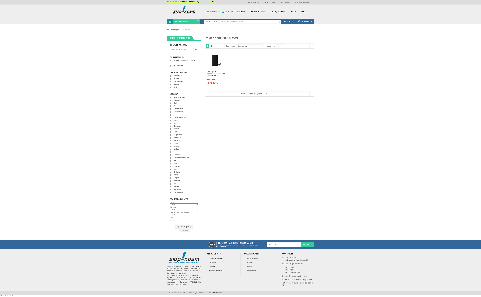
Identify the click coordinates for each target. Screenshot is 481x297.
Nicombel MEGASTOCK (214, 293)
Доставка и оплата (215, 271)
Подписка (307, 244)
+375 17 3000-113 (291, 268)
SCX (175, 169)
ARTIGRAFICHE (179, 97)
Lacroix (176, 146)
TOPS (176, 175)
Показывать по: (269, 46)
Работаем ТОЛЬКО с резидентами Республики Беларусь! (190, 2)
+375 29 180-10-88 (291, 272)
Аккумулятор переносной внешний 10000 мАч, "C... (216, 73)
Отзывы (249, 267)
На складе (178, 76)
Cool (175, 114)
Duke (176, 120)
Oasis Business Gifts (181, 158)
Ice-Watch (177, 137)
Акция (176, 84)
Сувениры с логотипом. (192, 271)
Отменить (184, 230)
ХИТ (175, 87)
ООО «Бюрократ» (252, 259)
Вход (288, 21)
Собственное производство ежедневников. (183, 275)
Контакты (249, 263)
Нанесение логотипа (216, 259)
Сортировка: (230, 46)
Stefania (177, 172)
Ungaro (176, 178)
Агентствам (213, 263)
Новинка (177, 78)
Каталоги (212, 267)
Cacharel (177, 106)
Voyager (177, 181)
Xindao (176, 186)
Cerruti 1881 (178, 109)
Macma (176, 152)
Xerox (176, 183)
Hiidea (176, 132)
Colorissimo (178, 112)
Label (176, 143)
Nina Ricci (177, 155)
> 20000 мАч (186, 30)
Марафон (177, 189)
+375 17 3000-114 (291, 270)
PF (175, 160)
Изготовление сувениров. (176, 273)
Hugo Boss (178, 135)
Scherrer (177, 166)
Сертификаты (251, 271)
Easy (175, 123)
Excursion (177, 126)
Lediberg (177, 149)
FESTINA (177, 129)
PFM (175, 163)
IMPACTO (177, 140)
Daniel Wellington (180, 117)
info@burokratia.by (296, 264)
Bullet (176, 103)
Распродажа (178, 81)
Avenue (177, 100)
